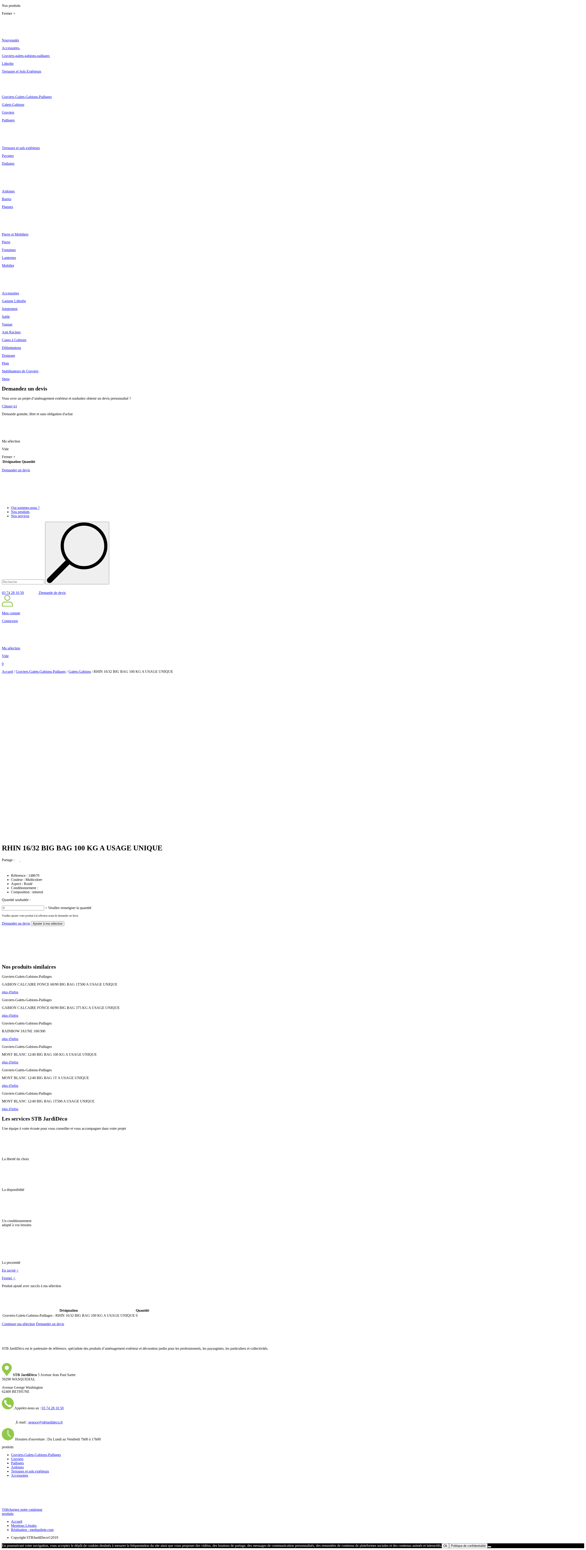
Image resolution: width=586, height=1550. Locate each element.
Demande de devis (52, 593)
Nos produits (20, 512)
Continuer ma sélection (18, 1324)
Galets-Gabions (79, 671)
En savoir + (10, 1270)
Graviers (17, 1459)
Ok (445, 1545)
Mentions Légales (24, 1526)
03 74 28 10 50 (13, 593)
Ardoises (17, 1467)
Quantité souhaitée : (16, 900)
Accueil (7, 671)
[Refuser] (489, 1546)
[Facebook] (17, 860)
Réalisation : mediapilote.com (32, 1530)
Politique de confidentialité (468, 1545)
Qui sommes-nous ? (25, 508)
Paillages (17, 1463)
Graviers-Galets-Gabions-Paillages (41, 671)
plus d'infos (10, 992)
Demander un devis (16, 470)
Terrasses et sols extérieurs (30, 1471)
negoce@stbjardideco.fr (45, 1422)
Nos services (20, 516)
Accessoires (19, 1475)
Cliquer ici (9, 406)
